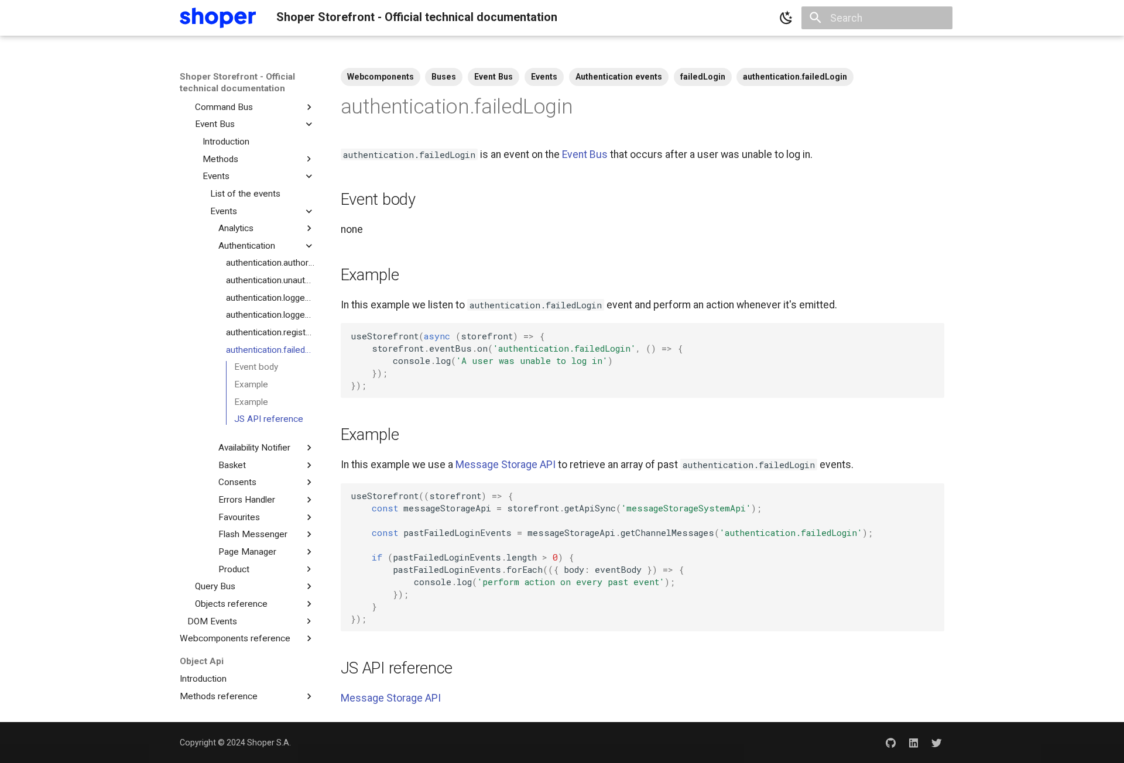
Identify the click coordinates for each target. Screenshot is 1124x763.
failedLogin (702, 76)
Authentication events (618, 76)
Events (544, 76)
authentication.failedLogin (795, 76)
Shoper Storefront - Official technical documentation (237, 82)
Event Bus (493, 76)
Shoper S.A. (269, 742)
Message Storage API (505, 464)
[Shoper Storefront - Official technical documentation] (217, 17)
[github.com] (890, 742)
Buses (443, 76)
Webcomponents (380, 76)
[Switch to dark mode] (786, 18)
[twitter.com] (937, 742)
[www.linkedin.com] (913, 742)
